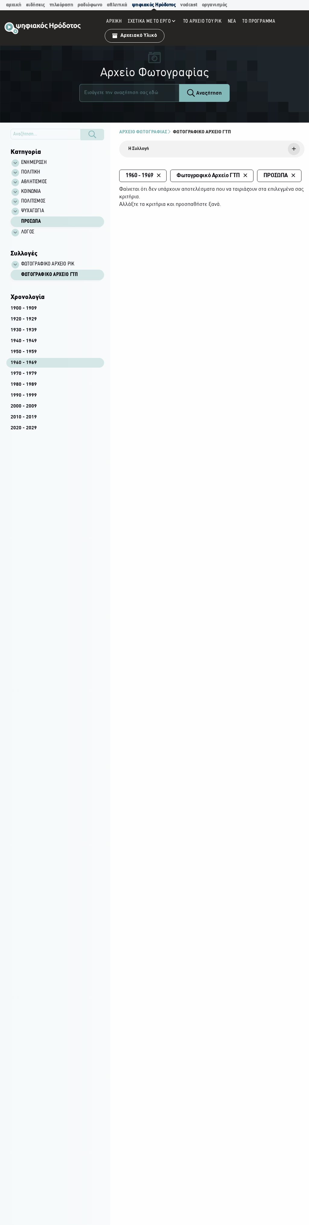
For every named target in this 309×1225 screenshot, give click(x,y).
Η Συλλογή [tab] (138, 149)
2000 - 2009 (24, 406)
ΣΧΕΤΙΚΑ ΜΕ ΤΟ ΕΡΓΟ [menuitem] (149, 21)
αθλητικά (117, 5)
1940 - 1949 (24, 341)
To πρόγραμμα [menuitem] (259, 21)
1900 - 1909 (24, 308)
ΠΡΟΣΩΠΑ (275, 175)
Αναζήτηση (208, 93)
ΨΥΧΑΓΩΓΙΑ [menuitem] (32, 211)
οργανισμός (214, 5)
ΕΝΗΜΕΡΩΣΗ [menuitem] (34, 162)
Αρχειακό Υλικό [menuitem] (138, 35)
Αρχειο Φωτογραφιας (143, 132)
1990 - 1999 (24, 395)
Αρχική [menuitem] (114, 21)
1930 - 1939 (24, 330)
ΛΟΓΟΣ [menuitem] (27, 232)
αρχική (13, 5)
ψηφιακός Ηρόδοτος (154, 5)
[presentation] (211, 149)
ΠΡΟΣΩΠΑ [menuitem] (31, 221)
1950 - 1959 (24, 352)
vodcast (188, 5)
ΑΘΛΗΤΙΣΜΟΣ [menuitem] (34, 182)
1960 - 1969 (24, 363)
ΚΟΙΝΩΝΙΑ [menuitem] (31, 191)
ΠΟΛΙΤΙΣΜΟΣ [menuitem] (33, 201)
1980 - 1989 (24, 384)
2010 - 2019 (24, 417)
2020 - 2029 (24, 428)
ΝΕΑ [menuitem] (232, 21)
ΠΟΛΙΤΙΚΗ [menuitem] (30, 172)
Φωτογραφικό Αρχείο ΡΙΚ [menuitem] (47, 264)
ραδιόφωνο (90, 5)
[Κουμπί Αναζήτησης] (92, 134)
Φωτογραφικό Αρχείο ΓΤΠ (49, 275)
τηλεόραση (61, 5)
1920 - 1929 (24, 319)
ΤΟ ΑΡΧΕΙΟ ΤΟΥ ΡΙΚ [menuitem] (202, 21)
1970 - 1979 (24, 374)
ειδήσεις (35, 5)
